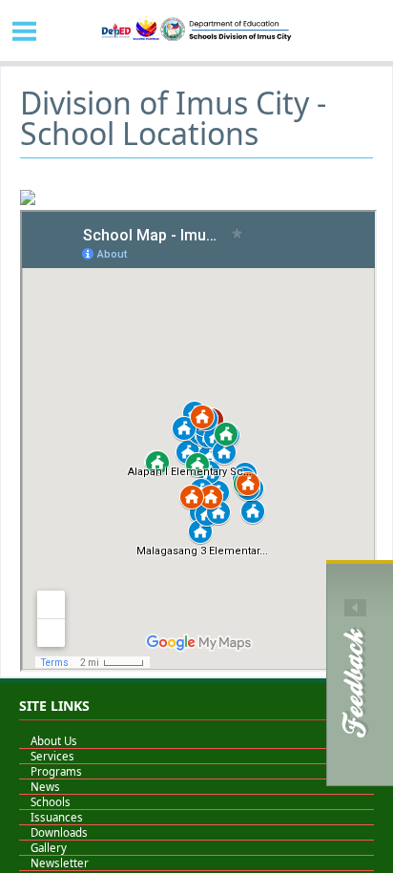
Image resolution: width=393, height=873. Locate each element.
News (39, 786)
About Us (48, 741)
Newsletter (54, 863)
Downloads (53, 832)
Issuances (51, 817)
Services (46, 756)
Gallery (43, 848)
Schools (45, 802)
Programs (50, 771)
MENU (25, 30)
